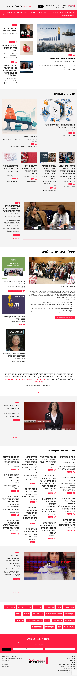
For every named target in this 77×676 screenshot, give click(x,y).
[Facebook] (21, 6)
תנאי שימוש (5, 666)
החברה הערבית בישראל (53, 613)
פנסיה (18, 613)
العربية (9, 6)
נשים (58, 607)
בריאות (40, 12)
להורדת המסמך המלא (69, 69)
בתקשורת (63, 7)
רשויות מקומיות (22, 12)
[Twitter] (16, 6)
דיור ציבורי (19, 620)
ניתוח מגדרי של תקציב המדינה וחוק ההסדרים (66, 671)
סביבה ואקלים (11, 12)
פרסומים (72, 662)
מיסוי (46, 620)
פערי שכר (37, 607)
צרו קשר (56, 7)
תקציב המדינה (68, 607)
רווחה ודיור (32, 12)
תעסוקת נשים (57, 620)
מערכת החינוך (68, 627)
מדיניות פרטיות (6, 664)
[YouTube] (13, 6)
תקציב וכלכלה (69, 12)
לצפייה (17, 222)
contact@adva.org (7, 657)
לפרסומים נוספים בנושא (16, 146)
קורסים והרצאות (50, 5)
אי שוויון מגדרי (37, 613)
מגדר (61, 12)
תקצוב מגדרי (69, 613)
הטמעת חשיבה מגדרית (34, 620)
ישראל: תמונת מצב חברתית (67, 664)
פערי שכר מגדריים (69, 669)
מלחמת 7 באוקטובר (68, 15)
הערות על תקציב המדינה (68, 667)
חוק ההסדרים (49, 627)
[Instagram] (18, 6)
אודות (73, 656)
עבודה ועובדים (53, 12)
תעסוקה (26, 613)
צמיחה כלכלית (36, 627)
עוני (59, 627)
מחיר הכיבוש (69, 620)
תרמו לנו (40, 6)
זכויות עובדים (48, 607)
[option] (56, 48)
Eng (4, 6)
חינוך (45, 12)
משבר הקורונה (9, 607)
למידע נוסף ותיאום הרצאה (64, 318)
